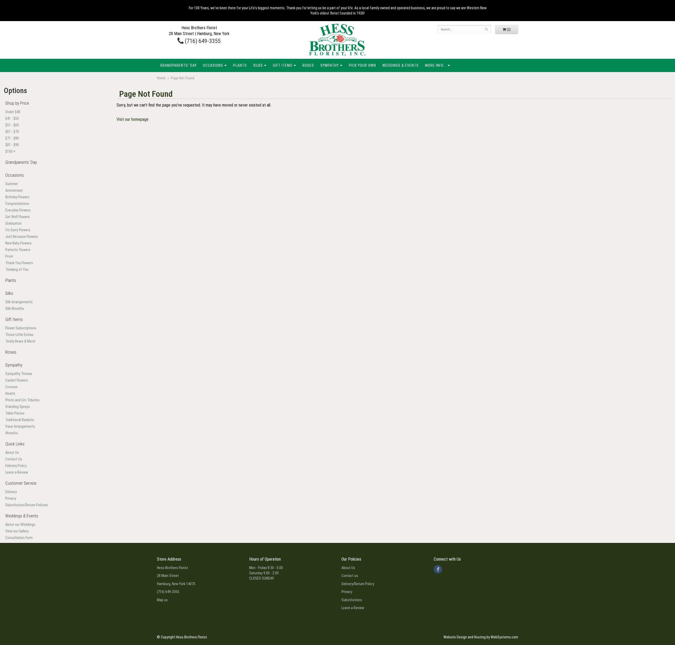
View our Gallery (17, 531)
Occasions (213, 65)
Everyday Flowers (18, 210)
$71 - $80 (12, 138)
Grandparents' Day (178, 65)
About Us (12, 452)
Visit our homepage (132, 119)
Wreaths (11, 433)
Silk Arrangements (19, 302)
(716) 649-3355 (202, 40)
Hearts (10, 393)
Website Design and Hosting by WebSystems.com (480, 637)
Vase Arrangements (20, 426)
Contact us (349, 576)
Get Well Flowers (17, 217)
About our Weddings (20, 524)
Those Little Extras (19, 335)
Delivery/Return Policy (357, 584)
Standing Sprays (17, 407)
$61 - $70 (12, 131)
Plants (240, 65)
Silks (258, 65)
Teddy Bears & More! (20, 341)
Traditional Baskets (19, 420)
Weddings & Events (400, 65)
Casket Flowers (16, 380)
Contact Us (13, 459)
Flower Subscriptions (20, 328)
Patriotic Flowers (17, 250)
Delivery (11, 492)
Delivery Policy (16, 466)
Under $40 (12, 112)
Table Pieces (15, 413)
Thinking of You (16, 269)
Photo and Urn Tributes (22, 400)
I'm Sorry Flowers (17, 230)
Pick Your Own (362, 65)
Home (161, 78)
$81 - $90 (12, 145)
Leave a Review (16, 472)
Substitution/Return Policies (26, 505)
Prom (9, 256)
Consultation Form (19, 538)
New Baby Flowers (18, 243)
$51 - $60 (12, 125)
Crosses (11, 387)
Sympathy (329, 65)
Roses (308, 65)
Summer (11, 184)
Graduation (13, 223)
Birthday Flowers (17, 197)
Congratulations (17, 203)
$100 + (10, 151)
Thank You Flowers (19, 263)
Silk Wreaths (14, 308)
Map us (162, 600)
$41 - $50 (12, 118)
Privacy (10, 498)
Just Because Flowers (21, 236)
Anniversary (14, 190)
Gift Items (282, 65)
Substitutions (351, 600)
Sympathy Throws (18, 374)
